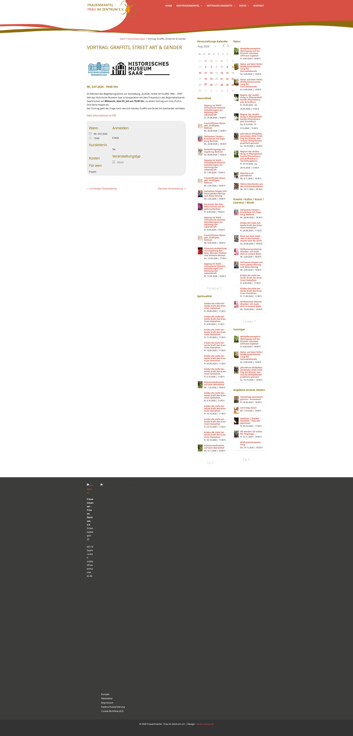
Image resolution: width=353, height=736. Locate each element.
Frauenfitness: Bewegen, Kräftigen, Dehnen (215, 125)
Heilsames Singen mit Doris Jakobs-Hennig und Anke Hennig (215, 193)
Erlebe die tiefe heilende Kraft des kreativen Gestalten (215, 305)
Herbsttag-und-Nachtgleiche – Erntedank (251, 398)
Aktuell (120, 162)
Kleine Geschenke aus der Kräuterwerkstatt (251, 185)
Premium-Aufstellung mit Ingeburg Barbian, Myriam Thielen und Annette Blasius (215, 252)
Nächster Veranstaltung (172, 188)
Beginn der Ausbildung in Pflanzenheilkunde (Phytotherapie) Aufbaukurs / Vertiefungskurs (251, 156)
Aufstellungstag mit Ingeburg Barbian (214, 150)
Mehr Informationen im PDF (101, 115)
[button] (201, 5)
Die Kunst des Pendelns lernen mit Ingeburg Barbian (214, 206)
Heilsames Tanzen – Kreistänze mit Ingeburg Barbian (214, 138)
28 (205, 61)
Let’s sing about (248, 407)
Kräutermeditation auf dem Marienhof (214, 383)
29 (211, 61)
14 (221, 72)
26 (211, 84)
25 (205, 84)
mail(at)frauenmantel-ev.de (90, 569)
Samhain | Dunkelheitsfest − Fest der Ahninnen (250, 420)
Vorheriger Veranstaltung (102, 188)
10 (200, 72)
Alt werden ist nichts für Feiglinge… (251, 432)
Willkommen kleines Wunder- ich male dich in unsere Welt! (251, 251)
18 (205, 78)
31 (221, 61)
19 (211, 78)
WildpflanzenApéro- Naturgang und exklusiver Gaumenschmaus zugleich (250, 52)
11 (205, 72)
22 (227, 78)
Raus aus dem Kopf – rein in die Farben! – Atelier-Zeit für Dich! (251, 238)
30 (233, 84)
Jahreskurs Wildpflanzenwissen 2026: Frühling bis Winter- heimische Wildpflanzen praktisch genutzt (251, 138)
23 (233, 78)
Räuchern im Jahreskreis (247, 174)
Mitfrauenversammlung (250, 443)
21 (221, 78)
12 (211, 72)
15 (227, 72)
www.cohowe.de (205, 724)
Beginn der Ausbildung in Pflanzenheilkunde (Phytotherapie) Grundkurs (251, 98)
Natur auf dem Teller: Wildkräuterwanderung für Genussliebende (251, 67)
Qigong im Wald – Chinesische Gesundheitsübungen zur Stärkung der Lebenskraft (215, 110)
